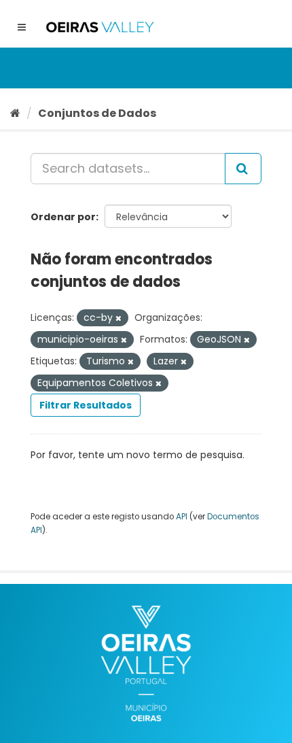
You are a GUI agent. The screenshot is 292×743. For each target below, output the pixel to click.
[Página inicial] (15, 113)
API (181, 516)
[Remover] (118, 318)
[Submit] (243, 168)
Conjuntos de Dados (97, 113)
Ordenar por (63, 217)
